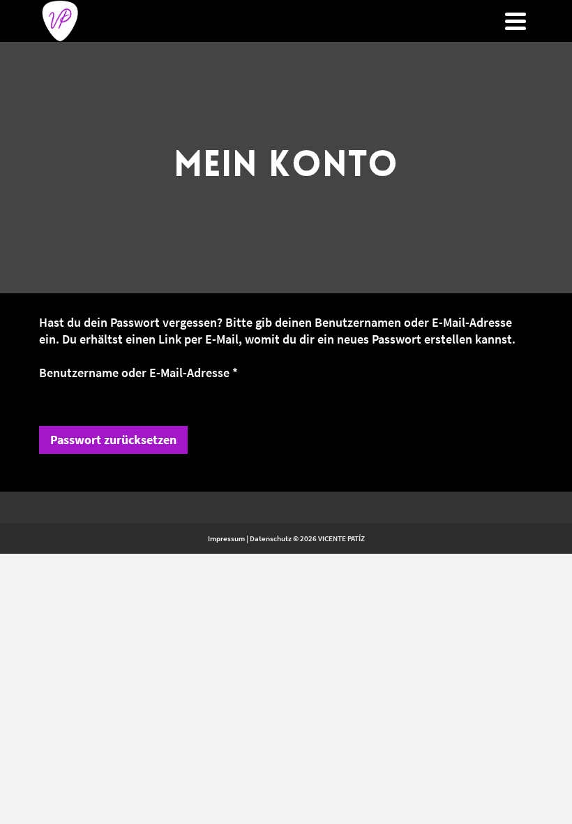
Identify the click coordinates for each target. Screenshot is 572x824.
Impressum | (228, 538)
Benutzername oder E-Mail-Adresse (157, 373)
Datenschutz (270, 538)
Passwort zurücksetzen (113, 440)
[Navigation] (515, 21)
